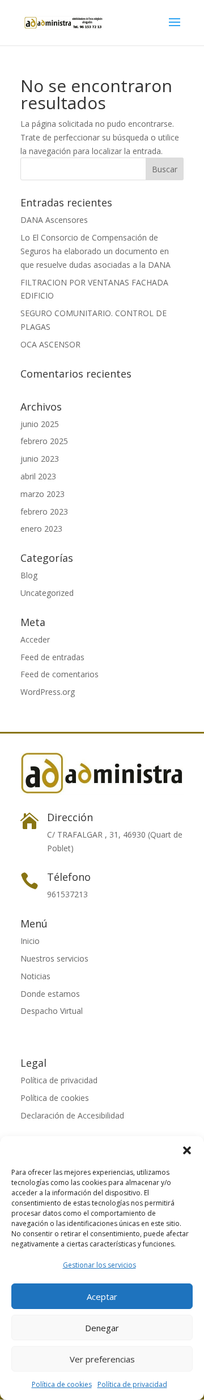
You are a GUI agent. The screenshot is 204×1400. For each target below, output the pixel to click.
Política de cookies (62, 1384)
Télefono (69, 877)
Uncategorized (47, 592)
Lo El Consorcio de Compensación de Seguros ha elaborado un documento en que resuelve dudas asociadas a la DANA (96, 251)
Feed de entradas (52, 657)
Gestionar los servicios (99, 1265)
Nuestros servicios (54, 958)
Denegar (102, 1327)
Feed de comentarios (59, 674)
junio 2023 (39, 458)
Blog (28, 575)
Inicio (30, 940)
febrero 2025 (44, 441)
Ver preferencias (102, 1359)
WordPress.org (47, 691)
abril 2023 (38, 476)
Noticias (35, 976)
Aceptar (102, 1296)
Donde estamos (50, 993)
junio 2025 (39, 424)
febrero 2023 (44, 511)
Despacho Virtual (51, 1010)
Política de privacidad (132, 1384)
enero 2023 (41, 528)
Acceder (35, 639)
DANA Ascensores (54, 219)
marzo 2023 (42, 493)
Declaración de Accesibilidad (72, 1115)
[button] (187, 1150)
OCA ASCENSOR (50, 344)
